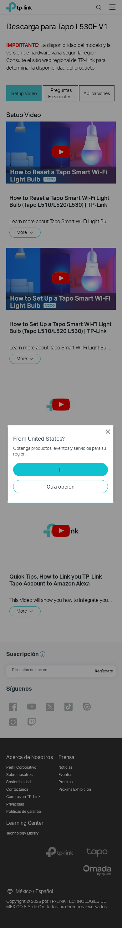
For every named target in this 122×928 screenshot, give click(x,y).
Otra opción (60, 486)
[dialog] (61, 464)
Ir (60, 469)
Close (107, 431)
